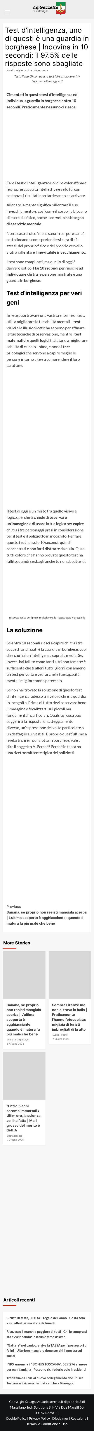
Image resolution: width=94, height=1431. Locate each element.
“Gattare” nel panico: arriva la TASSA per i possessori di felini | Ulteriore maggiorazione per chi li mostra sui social (47, 1350)
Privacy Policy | (40, 1418)
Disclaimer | (61, 1418)
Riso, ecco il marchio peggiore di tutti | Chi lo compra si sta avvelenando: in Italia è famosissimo (47, 1334)
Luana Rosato (60, 1034)
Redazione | (79, 1418)
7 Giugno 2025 (60, 1038)
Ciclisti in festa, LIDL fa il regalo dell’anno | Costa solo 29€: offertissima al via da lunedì (46, 1320)
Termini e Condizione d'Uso (47, 1424)
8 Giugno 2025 (39, 70)
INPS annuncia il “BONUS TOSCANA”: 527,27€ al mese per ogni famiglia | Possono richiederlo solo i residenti (47, 1366)
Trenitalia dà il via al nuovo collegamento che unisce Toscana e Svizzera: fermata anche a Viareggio (45, 1380)
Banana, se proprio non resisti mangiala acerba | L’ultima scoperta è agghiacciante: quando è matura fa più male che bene (47, 914)
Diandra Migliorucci (17, 70)
